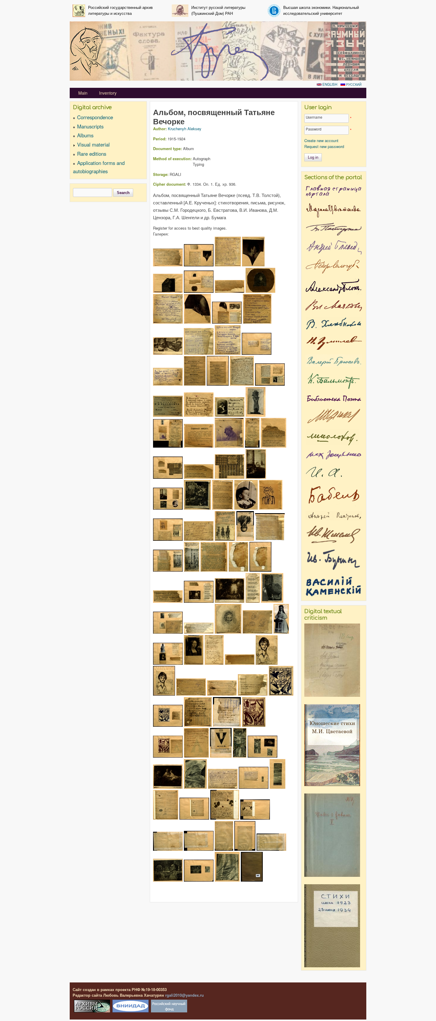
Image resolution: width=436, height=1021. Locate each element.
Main (82, 93)
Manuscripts (90, 126)
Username (314, 117)
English (329, 84)
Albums (85, 135)
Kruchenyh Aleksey (184, 128)
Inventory (108, 93)
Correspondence (95, 117)
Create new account (321, 140)
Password (314, 129)
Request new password (324, 146)
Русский (353, 84)
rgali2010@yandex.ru (184, 995)
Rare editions (91, 153)
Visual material (93, 144)
